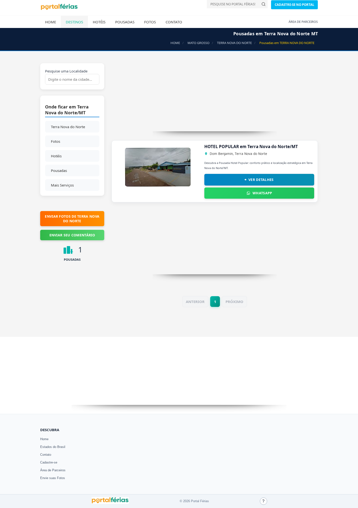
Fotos (150, 21)
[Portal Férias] (59, 9)
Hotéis (99, 21)
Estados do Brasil (52, 447)
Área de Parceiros (53, 470)
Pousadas (124, 21)
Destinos (74, 21)
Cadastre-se (48, 462)
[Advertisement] (215, 97)
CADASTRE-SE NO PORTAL (294, 4)
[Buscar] (263, 4)
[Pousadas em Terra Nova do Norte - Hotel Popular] (158, 185)
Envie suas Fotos (52, 478)
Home (50, 21)
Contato (174, 21)
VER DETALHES (261, 179)
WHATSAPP (262, 193)
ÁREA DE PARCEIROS (303, 22)
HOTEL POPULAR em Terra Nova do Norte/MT (251, 146)
